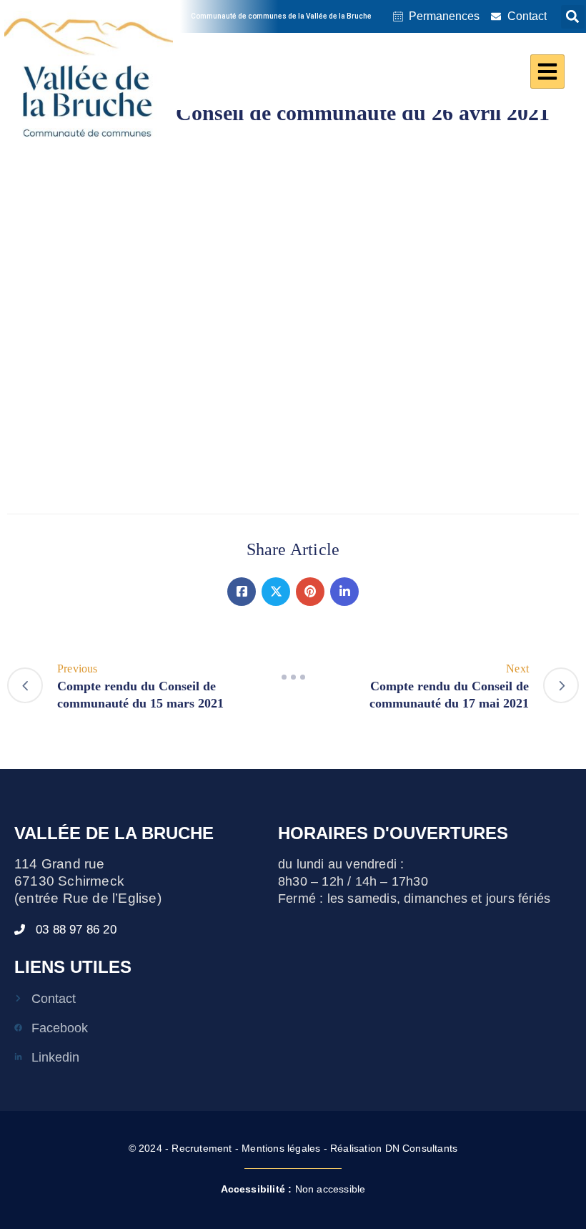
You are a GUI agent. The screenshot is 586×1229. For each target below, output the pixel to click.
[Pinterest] (310, 591)
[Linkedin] (344, 591)
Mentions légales (281, 1148)
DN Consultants (421, 1148)
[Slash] (293, 677)
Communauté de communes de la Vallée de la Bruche (281, 16)
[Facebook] (241, 591)
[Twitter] (276, 591)
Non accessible (293, 1189)
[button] (573, 17)
